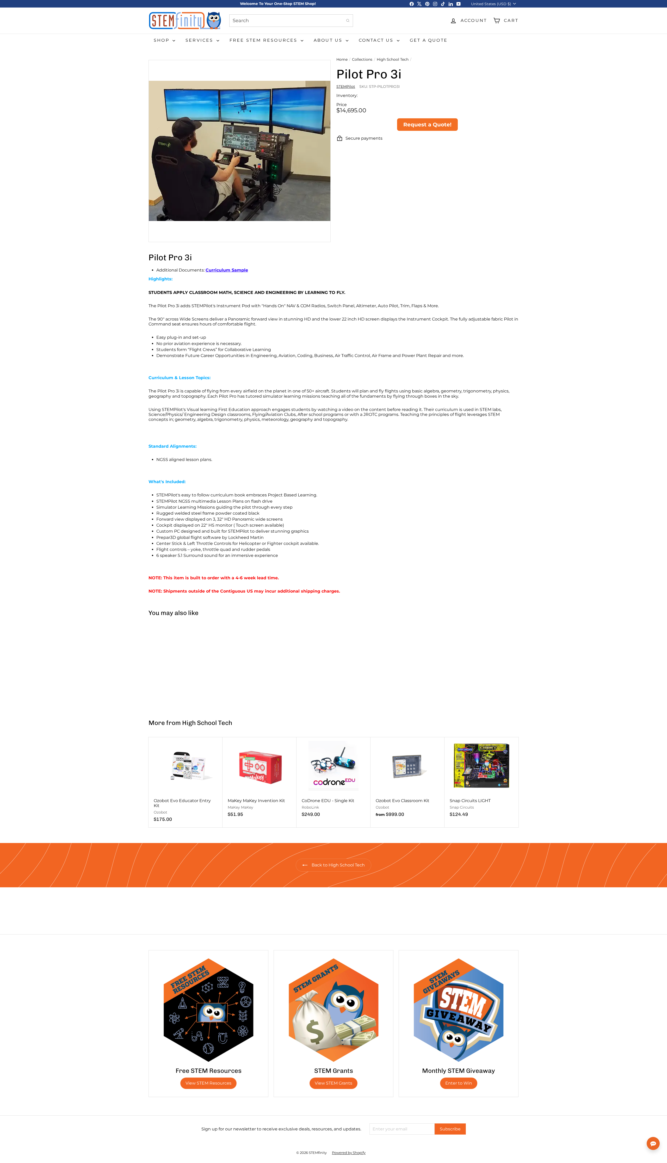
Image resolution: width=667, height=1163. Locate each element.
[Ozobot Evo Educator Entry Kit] (186, 782)
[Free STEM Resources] (208, 1010)
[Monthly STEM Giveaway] (458, 1010)
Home (342, 59)
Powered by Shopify (349, 1152)
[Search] (348, 20)
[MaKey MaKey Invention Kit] (260, 779)
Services (200, 40)
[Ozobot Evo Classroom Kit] (407, 779)
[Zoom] (239, 151)
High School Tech (393, 59)
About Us (329, 40)
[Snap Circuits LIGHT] (481, 779)
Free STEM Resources (264, 40)
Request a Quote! (427, 124)
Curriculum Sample (227, 270)
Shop (162, 40)
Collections (362, 59)
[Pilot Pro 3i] (179, 665)
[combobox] (291, 20)
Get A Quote (429, 40)
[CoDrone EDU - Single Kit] (333, 779)
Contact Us (377, 40)
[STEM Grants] (333, 1010)
